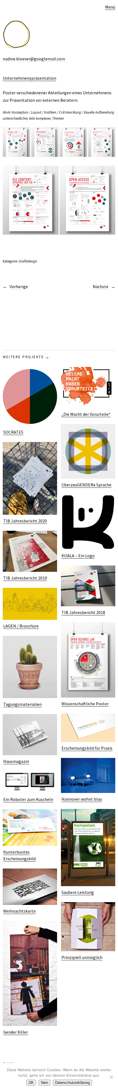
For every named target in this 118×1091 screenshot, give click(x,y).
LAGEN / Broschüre (21, 626)
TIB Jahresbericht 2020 (25, 521)
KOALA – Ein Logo (78, 555)
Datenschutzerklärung (72, 1083)
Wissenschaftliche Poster (85, 703)
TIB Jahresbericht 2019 (25, 578)
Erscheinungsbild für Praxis (87, 748)
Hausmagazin (16, 761)
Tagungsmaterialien (22, 704)
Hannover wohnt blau (81, 799)
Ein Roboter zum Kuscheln (28, 799)
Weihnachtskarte (19, 911)
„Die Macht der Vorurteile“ (86, 414)
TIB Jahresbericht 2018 (83, 612)
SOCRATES (13, 432)
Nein (44, 1083)
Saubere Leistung (77, 892)
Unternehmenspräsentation (29, 78)
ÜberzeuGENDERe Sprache (86, 484)
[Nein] (111, 1077)
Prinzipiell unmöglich (81, 957)
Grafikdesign (28, 261)
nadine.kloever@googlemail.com (34, 58)
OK (31, 1083)
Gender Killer (15, 1032)
